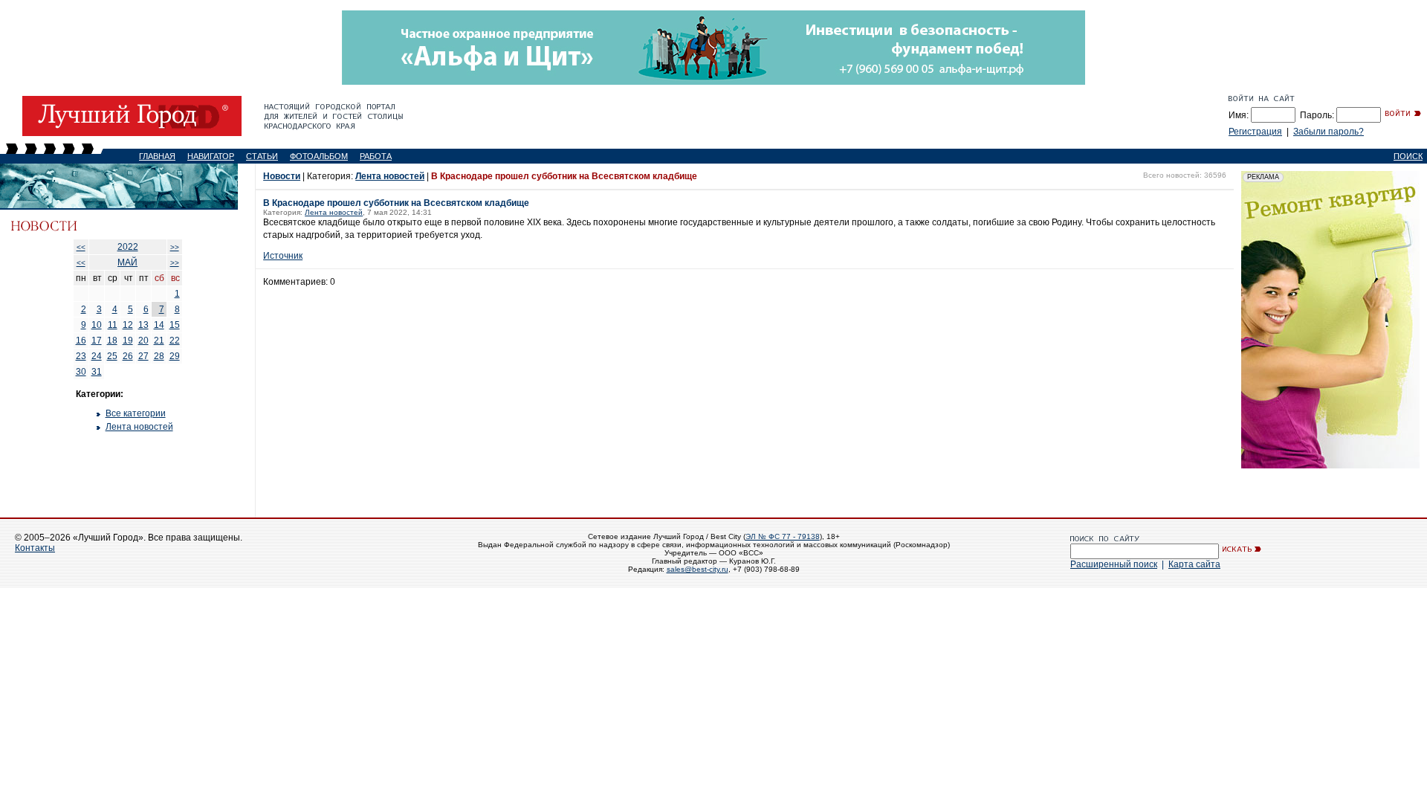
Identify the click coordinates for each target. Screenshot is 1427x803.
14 (159, 325)
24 (96, 356)
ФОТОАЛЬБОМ (319, 156)
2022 (127, 247)
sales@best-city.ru (697, 569)
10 (96, 325)
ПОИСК (1408, 156)
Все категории (136, 413)
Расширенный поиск (1113, 564)
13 (143, 325)
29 (174, 356)
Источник (282, 256)
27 (143, 356)
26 (128, 356)
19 (128, 340)
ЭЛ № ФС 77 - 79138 (782, 536)
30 (81, 372)
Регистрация (1255, 131)
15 (174, 325)
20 (143, 340)
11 (112, 325)
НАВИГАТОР (210, 156)
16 (81, 340)
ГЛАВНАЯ (157, 156)
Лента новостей (139, 427)
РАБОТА (376, 156)
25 (112, 356)
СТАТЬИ (262, 156)
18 (112, 340)
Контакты (35, 548)
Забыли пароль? (1328, 131)
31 (96, 372)
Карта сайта (1194, 564)
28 (159, 356)
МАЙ (127, 262)
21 (159, 340)
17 (96, 340)
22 (174, 340)
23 (81, 356)
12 (128, 325)
